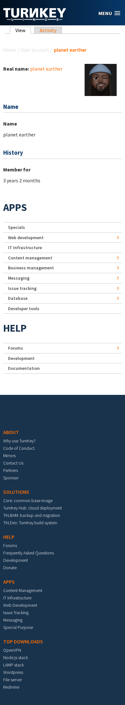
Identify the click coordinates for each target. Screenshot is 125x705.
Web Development (20, 605)
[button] (109, 13)
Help (15, 328)
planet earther (46, 68)
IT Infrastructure (25, 247)
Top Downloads (23, 641)
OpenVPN (12, 650)
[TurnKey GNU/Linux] (34, 19)
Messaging (18, 278)
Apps (15, 207)
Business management (31, 268)
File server (12, 680)
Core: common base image (28, 500)
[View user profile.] (101, 79)
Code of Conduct (19, 448)
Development (21, 358)
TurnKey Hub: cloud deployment (32, 508)
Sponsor (11, 478)
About (11, 432)
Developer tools (23, 308)
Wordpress (13, 672)
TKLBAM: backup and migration (31, 515)
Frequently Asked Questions (28, 553)
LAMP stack (13, 665)
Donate (10, 567)
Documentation (24, 368)
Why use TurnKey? (19, 441)
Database (18, 298)
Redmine (11, 687)
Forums (15, 348)
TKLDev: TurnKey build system (30, 523)
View (23, 30)
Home (9, 50)
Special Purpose (18, 627)
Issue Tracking (16, 612)
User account (35, 50)
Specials (16, 227)
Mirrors (9, 455)
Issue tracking (22, 288)
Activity (48, 30)
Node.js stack (15, 657)
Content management (30, 258)
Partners (10, 470)
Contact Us (13, 463)
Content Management (22, 590)
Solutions (16, 492)
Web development (26, 237)
